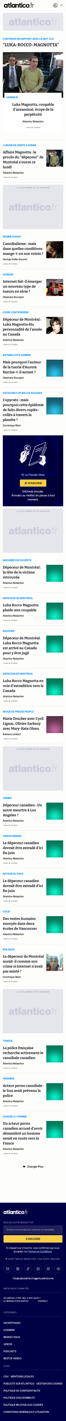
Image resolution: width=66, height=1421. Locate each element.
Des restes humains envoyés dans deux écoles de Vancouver (20, 923)
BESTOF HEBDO (12, 1358)
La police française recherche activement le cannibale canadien (23, 1053)
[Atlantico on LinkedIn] (38, 1269)
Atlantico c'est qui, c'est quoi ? (22, 1298)
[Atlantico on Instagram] (48, 1269)
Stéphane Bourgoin (13, 296)
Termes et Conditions (40, 1251)
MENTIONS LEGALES (22, 1376)
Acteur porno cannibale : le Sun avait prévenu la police (23, 1091)
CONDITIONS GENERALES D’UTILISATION (26, 1411)
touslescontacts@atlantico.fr (33, 1278)
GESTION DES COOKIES (49, 1383)
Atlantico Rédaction (33, 121)
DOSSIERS (9, 1329)
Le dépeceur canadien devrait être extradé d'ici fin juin (23, 848)
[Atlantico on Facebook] (28, 1269)
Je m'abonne (33, 483)
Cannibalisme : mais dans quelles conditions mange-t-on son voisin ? (23, 249)
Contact (43, 1301)
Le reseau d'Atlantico (16, 1301)
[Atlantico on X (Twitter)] (18, 1269)
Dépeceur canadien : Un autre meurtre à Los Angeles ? (22, 810)
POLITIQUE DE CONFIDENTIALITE (22, 1390)
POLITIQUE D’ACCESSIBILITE (19, 1397)
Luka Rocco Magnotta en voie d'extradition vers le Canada (23, 686)
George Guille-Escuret (15, 259)
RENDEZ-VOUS (12, 1337)
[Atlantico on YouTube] (58, 1269)
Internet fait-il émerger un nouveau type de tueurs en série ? (22, 286)
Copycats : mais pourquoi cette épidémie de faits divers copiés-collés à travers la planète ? (23, 410)
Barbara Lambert (12, 734)
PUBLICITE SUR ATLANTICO (19, 1383)
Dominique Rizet (12, 425)
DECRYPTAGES (12, 1322)
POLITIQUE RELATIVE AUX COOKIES (23, 1404)
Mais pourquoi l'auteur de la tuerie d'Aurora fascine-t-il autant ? (22, 367)
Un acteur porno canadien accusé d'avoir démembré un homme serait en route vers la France (23, 1133)
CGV (6, 1376)
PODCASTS (10, 1351)
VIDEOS (8, 1344)
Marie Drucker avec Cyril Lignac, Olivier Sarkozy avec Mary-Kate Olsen (23, 723)
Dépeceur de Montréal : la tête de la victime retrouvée (22, 572)
